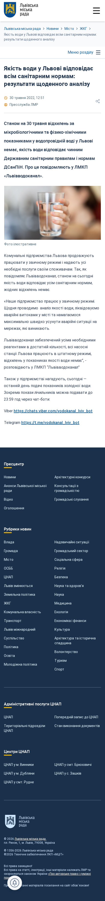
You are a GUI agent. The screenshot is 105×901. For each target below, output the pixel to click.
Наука (59, 594)
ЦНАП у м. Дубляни (19, 773)
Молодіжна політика (20, 664)
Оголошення (14, 508)
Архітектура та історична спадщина (75, 640)
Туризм (60, 660)
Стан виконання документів (77, 726)
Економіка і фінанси (70, 621)
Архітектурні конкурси (72, 477)
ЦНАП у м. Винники (19, 765)
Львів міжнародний (19, 629)
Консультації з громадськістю (66, 488)
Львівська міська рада (22, 29)
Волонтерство (66, 652)
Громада (11, 551)
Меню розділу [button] (80, 52)
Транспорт (12, 621)
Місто (69, 29)
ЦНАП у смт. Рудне (19, 782)
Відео (8, 499)
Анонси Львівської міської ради (25, 488)
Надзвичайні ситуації (71, 542)
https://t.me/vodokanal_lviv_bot (50, 422)
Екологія (61, 612)
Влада (9, 542)
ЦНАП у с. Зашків (67, 773)
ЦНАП (8, 577)
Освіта (9, 656)
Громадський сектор (71, 551)
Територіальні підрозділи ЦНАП (24, 728)
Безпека (61, 577)
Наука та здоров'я (69, 586)
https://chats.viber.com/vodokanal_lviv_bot (53, 411)
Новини (53, 29)
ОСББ (8, 568)
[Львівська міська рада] (28, 10)
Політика (11, 647)
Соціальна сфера (68, 560)
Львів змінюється (18, 586)
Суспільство (14, 638)
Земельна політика (19, 594)
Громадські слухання (71, 499)
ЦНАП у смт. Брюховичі (73, 765)
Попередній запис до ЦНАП (76, 717)
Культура (62, 629)
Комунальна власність (22, 612)
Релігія (59, 568)
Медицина (63, 603)
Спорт (59, 669)
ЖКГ (83, 29)
